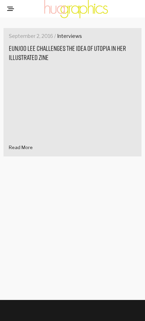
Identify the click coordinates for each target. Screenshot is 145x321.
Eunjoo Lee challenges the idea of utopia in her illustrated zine (67, 53)
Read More (21, 147)
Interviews (69, 36)
